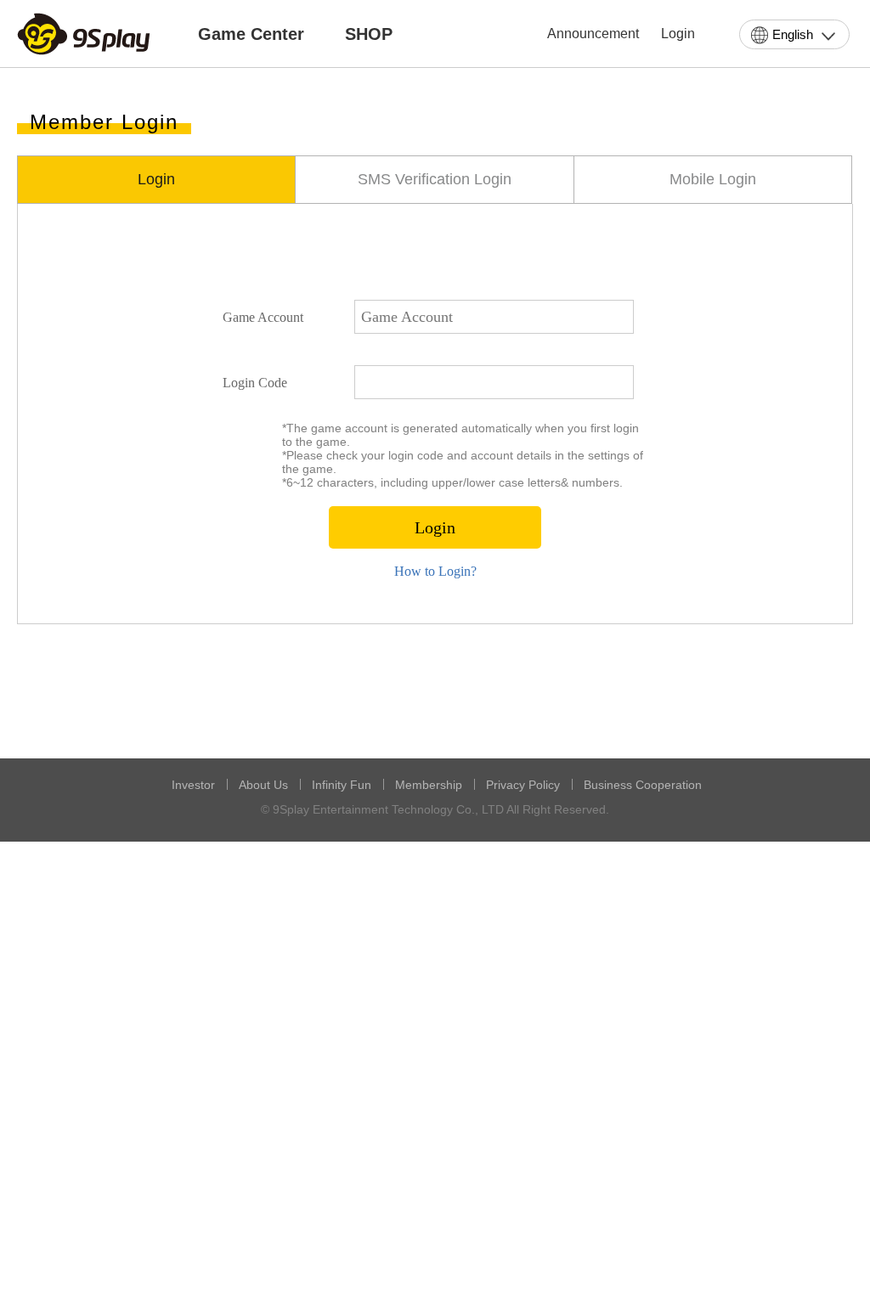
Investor (193, 785)
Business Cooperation (643, 785)
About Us (263, 785)
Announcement (593, 33)
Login (678, 33)
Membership (428, 785)
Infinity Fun (341, 785)
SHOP (369, 34)
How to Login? (435, 571)
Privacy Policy (523, 785)
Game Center (251, 34)
